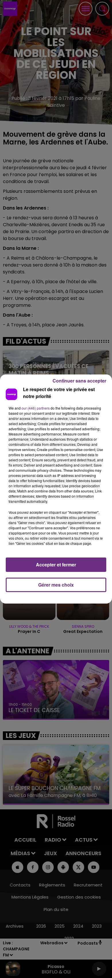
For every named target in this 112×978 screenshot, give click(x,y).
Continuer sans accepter (79, 380)
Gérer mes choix (56, 584)
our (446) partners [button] (36, 408)
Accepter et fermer (56, 564)
